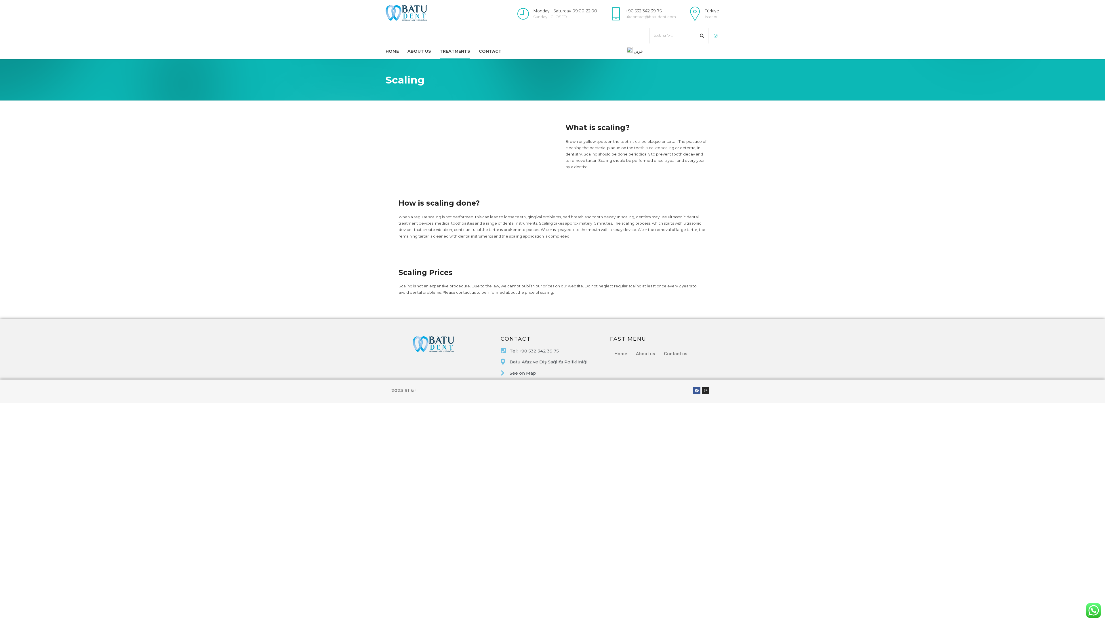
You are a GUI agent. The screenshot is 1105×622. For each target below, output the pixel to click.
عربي (637, 51)
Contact (490, 51)
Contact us (675, 353)
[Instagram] (705, 390)
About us (419, 51)
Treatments (455, 51)
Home (392, 51)
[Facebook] (696, 390)
